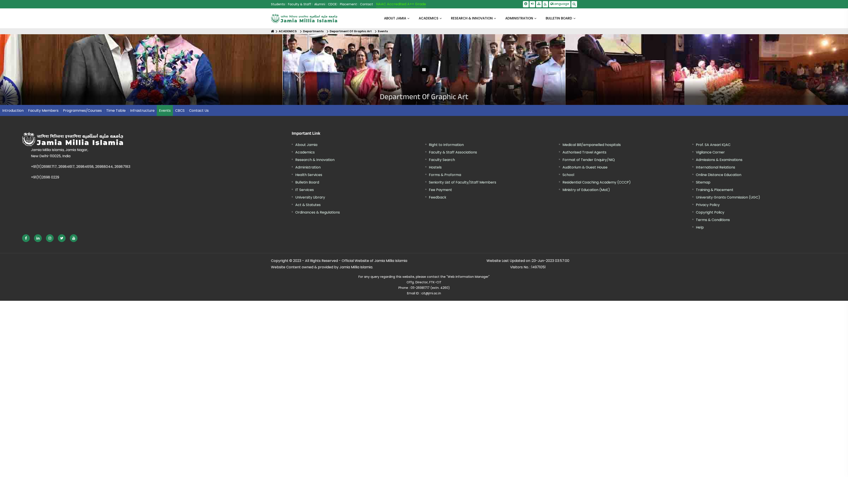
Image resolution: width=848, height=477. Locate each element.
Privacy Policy (708, 204)
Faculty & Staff (299, 4)
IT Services (304, 189)
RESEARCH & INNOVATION (472, 18)
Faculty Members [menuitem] (43, 110)
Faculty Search (442, 159)
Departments (313, 31)
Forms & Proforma (445, 174)
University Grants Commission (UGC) (728, 197)
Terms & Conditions (713, 219)
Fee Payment (440, 189)
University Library (310, 197)
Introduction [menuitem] (13, 110)
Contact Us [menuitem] (199, 110)
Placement (348, 4)
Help (700, 227)
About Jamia (395, 18)
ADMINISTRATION (519, 18)
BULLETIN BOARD (559, 18)
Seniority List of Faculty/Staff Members (462, 182)
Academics (305, 152)
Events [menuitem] (165, 110)
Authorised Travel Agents (584, 152)
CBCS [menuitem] (180, 110)
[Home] (272, 31)
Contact (366, 4)
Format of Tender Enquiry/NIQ (588, 159)
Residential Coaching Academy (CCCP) (596, 182)
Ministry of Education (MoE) (586, 189)
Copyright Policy (710, 212)
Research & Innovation (315, 159)
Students (278, 4)
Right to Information (446, 144)
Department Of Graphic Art (351, 31)
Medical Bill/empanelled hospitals (591, 144)
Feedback (437, 197)
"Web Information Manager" (468, 276)
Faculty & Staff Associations (453, 152)
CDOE (332, 4)
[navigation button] (38, 71)
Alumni (319, 4)
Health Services (308, 174)
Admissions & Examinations (719, 159)
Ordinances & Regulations (317, 212)
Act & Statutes (308, 204)
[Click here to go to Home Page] (304, 18)
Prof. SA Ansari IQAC (713, 144)
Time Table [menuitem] (116, 110)
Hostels (435, 167)
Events (383, 31)
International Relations (715, 167)
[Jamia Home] (121, 139)
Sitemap (703, 182)
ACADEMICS (428, 18)
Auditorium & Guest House (585, 167)
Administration (308, 167)
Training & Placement (714, 189)
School (568, 174)
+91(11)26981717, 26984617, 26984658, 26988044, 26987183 (80, 166)
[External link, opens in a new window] (26, 238)
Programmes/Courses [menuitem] (82, 110)
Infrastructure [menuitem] (142, 110)
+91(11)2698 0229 (45, 177)
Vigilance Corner (710, 152)
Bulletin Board (307, 182)
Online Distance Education (718, 174)
